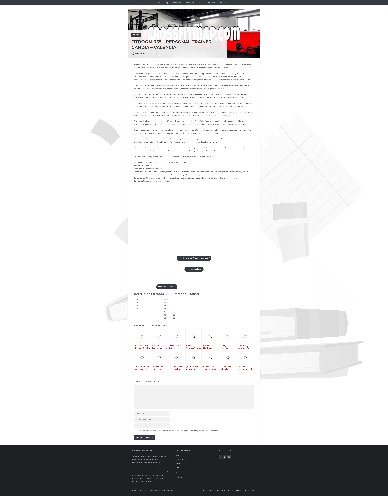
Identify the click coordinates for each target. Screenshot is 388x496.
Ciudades (211, 3)
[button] (231, 2)
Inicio (204, 490)
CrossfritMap (141, 53)
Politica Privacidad (237, 490)
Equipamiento (190, 3)
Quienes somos (181, 473)
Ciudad (136, 35)
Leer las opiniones (194, 269)
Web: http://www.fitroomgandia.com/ (194, 258)
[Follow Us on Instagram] (229, 457)
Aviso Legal (225, 490)
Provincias (222, 3)
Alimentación (176, 3)
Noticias (201, 3)
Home (158, 3)
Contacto (179, 477)
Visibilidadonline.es (167, 490)
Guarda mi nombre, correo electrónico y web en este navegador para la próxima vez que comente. (178, 430)
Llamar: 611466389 (166, 286)
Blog (166, 3)
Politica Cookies (250, 490)
